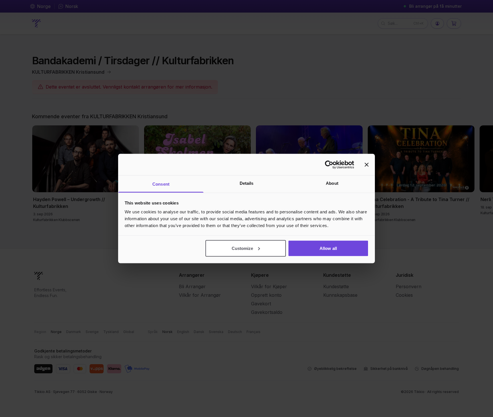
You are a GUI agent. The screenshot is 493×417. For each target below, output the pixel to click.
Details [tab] (247, 183)
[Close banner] (367, 165)
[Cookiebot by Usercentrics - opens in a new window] (329, 164)
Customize (242, 248)
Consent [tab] (160, 184)
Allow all (328, 248)
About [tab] (332, 183)
